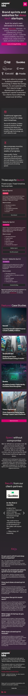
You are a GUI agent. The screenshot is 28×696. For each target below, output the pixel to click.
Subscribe (14, 688)
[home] (5, 4)
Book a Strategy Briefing (14, 44)
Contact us (13, 293)
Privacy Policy (5, 671)
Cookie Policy (14, 671)
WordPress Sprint (14, 252)
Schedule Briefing (14, 285)
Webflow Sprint (14, 248)
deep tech (12, 28)
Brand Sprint (14, 215)
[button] (25, 4)
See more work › (14, 420)
